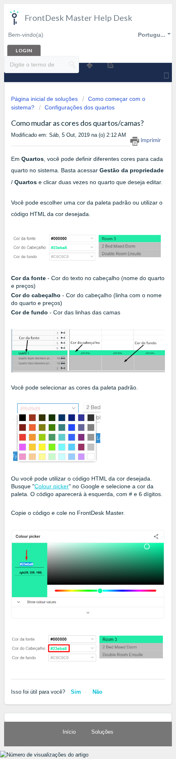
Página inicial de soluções (45, 99)
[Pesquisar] (72, 64)
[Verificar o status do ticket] (110, 65)
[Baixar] (72, 380)
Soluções (102, 732)
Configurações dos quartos (80, 107)
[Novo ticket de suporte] (89, 65)
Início (69, 732)
